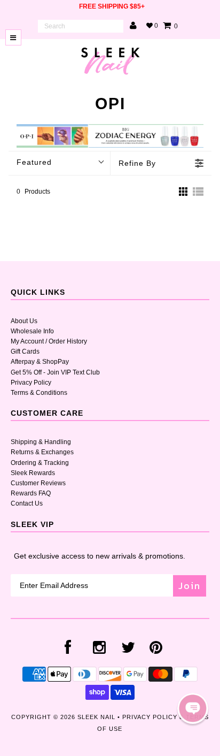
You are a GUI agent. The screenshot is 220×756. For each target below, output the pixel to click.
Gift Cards (25, 351)
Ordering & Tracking (40, 463)
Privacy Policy (31, 382)
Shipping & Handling (41, 442)
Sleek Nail (96, 717)
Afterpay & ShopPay (40, 361)
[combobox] (80, 26)
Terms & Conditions (39, 392)
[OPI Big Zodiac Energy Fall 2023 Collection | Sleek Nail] (110, 145)
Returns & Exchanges (42, 452)
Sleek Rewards (33, 473)
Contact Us (27, 503)
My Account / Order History (49, 341)
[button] (192, 708)
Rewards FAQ (31, 493)
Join (189, 585)
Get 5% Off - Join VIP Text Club (55, 372)
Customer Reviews (38, 483)
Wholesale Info (32, 331)
